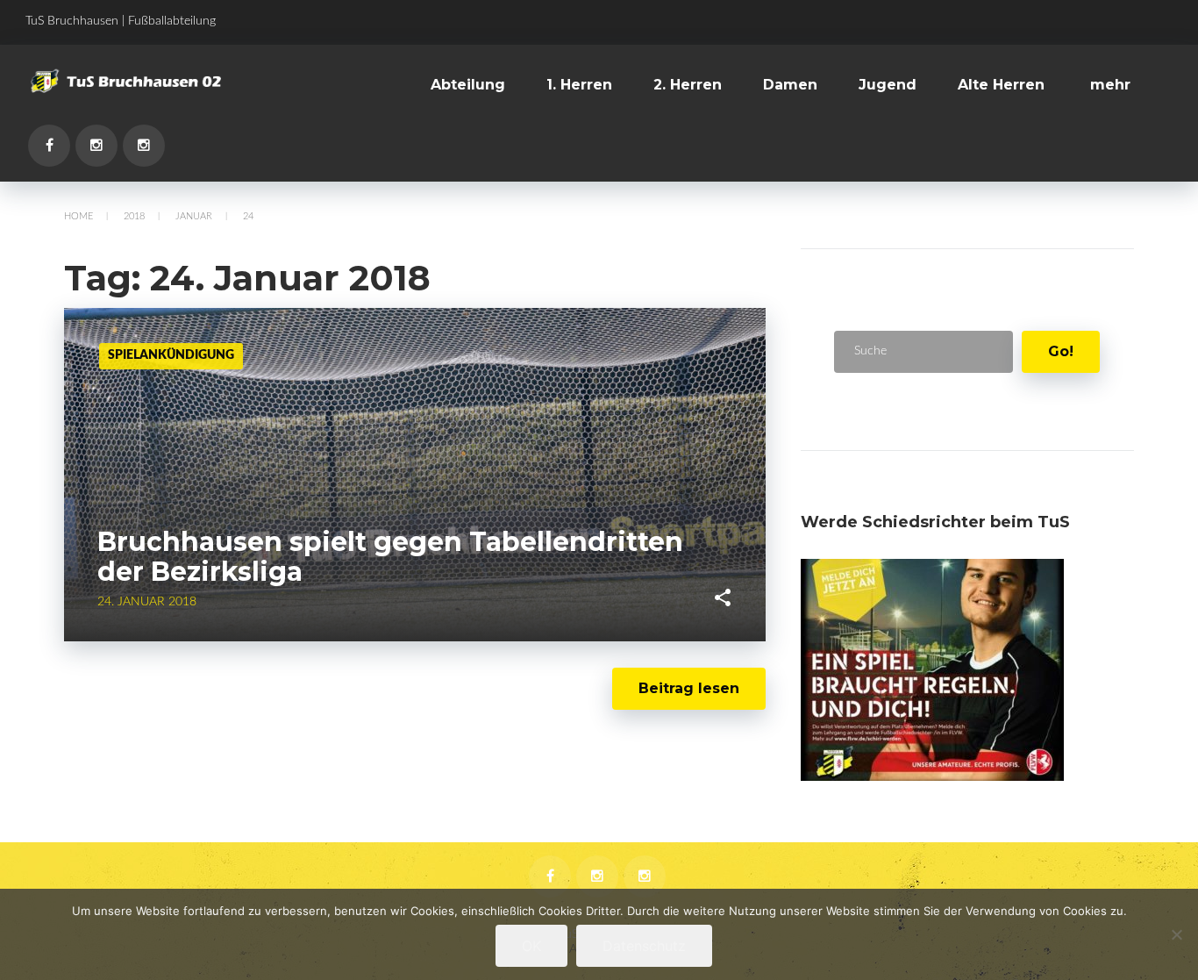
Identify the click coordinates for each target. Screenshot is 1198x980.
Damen (790, 84)
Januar (193, 216)
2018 (134, 216)
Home (78, 216)
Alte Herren (1001, 84)
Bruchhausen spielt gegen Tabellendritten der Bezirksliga (390, 557)
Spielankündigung (171, 355)
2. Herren (687, 84)
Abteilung (468, 84)
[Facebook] (49, 146)
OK (531, 946)
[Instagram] (96, 146)
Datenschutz (644, 946)
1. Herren (579, 84)
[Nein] (1176, 934)
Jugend (887, 84)
